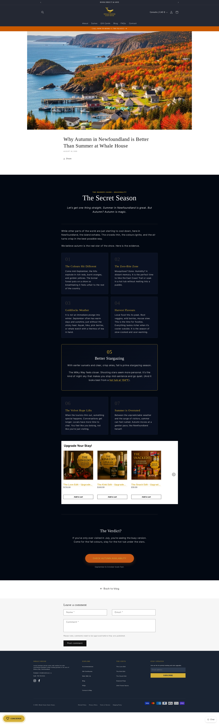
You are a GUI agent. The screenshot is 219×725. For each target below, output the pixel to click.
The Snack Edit (121, 676)
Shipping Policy (117, 705)
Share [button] (69, 159)
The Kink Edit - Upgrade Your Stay (110, 484)
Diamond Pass (121, 681)
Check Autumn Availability (109, 558)
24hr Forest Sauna (122, 685)
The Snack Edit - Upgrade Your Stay (145, 484)
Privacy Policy (93, 705)
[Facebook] (39, 680)
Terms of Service (105, 705)
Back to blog (111, 588)
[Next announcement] (178, 2)
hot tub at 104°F (119, 380)
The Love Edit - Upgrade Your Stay (76, 484)
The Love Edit (121, 666)
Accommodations (87, 666)
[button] (42, 12)
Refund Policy (82, 705)
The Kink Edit (120, 671)
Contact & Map (87, 690)
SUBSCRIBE (168, 675)
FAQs (84, 685)
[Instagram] (34, 680)
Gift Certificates (87, 671)
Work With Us (86, 676)
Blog (83, 681)
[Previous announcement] (40, 2)
